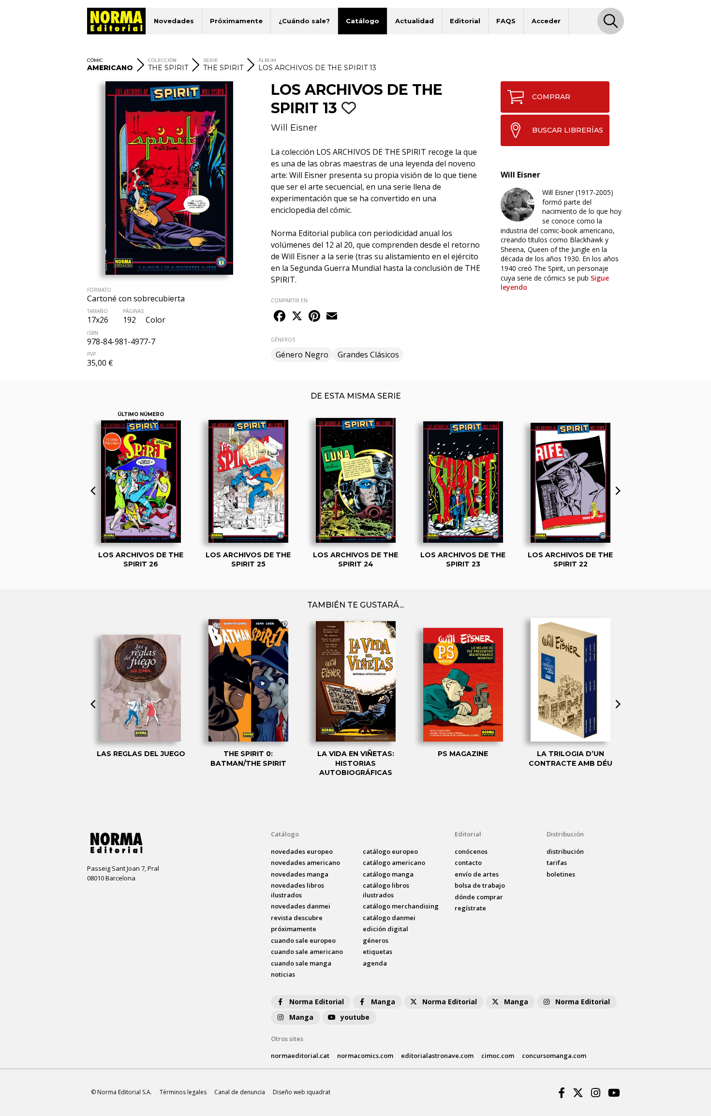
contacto (468, 862)
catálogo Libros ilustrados (386, 890)
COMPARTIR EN (289, 300)
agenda (375, 963)
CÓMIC (95, 60)
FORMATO (99, 289)
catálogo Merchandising (401, 906)
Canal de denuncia (239, 1092)
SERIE (210, 60)
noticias (283, 974)
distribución (565, 851)
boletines (561, 874)
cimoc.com (497, 1055)
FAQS (506, 21)
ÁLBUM (267, 60)
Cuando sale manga (301, 963)
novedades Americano (305, 862)
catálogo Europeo (390, 851)
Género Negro (302, 354)
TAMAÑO (97, 311)
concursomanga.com (554, 1055)
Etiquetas (377, 951)
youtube (355, 1017)
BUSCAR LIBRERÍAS (567, 130)
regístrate (470, 908)
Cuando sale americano (307, 951)
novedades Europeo (302, 851)
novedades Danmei (300, 906)
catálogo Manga (388, 874)
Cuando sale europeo (303, 940)
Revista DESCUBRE (297, 917)
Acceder (546, 21)
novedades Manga (299, 874)
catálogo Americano (394, 862)
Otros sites (287, 1038)
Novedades (174, 21)
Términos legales (183, 1092)
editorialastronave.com (437, 1055)
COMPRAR (551, 96)
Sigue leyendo (555, 282)
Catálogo (362, 21)
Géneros (375, 940)
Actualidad (414, 21)
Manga (383, 1001)
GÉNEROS (283, 339)
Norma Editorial (316, 1001)
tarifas (557, 862)
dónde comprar (479, 897)
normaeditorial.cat (300, 1055)
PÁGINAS (133, 311)
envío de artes (477, 874)
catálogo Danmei (389, 917)
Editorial (465, 21)
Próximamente (236, 21)
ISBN (92, 332)
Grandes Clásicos (368, 354)
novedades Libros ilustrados (297, 890)
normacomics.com (365, 1055)
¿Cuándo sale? (304, 21)
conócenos (471, 851)
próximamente (293, 928)
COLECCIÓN (162, 60)
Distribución (565, 834)
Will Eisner (294, 127)
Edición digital (385, 928)
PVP (91, 354)
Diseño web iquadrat (301, 1092)
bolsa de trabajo (480, 885)
